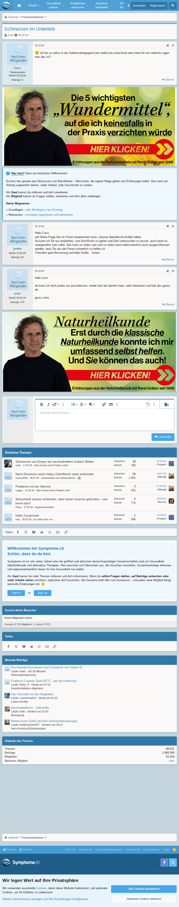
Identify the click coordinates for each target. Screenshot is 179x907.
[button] (33, 5)
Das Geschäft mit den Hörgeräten (32, 694)
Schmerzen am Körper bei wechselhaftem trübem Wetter (54, 461)
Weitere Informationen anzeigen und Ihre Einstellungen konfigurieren (45, 899)
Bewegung (17, 715)
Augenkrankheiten (44, 507)
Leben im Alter (19, 701)
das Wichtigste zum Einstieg (44, 209)
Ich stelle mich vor (43, 519)
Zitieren (169, 79)
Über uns (70, 849)
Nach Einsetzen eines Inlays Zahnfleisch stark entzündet (54, 474)
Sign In (16, 592)
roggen (19, 490)
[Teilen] (167, 45)
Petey (18, 507)
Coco (11, 35)
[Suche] (173, 5)
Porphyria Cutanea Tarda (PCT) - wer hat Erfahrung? (44, 681)
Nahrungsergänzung (23, 674)
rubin (18, 465)
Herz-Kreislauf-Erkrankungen (28, 728)
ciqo (17, 519)
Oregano (161, 464)
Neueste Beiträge (16, 660)
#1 (173, 45)
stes (171, 760)
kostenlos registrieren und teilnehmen (49, 214)
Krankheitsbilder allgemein (27, 688)
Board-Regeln (151, 849)
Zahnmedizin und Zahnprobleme (58, 478)
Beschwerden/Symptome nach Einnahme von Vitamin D (46, 667)
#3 (173, 271)
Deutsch (27, 849)
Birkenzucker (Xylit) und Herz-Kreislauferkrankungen (44, 721)
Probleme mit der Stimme (33, 486)
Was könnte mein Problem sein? (51, 465)
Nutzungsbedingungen (108, 849)
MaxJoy (162, 502)
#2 (173, 226)
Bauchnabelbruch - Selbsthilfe (30, 707)
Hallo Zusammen (27, 515)
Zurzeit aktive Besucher (20, 610)
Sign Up (42, 592)
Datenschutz (133, 849)
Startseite (19, 5)
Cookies (11, 849)
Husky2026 (21, 478)
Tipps (166, 849)
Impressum (85, 849)
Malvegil (162, 477)
